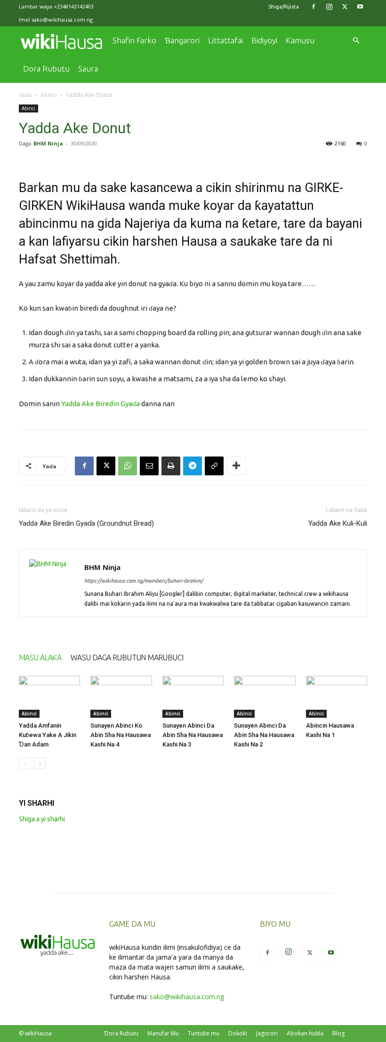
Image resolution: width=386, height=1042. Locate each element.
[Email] (149, 466)
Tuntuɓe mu (203, 1033)
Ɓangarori (182, 40)
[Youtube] (360, 6)
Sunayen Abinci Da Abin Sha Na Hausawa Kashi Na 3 (192, 735)
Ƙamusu (300, 40)
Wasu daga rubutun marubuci (127, 657)
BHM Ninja (48, 143)
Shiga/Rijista (283, 6)
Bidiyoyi (264, 40)
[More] (236, 466)
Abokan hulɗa (305, 1033)
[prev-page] (25, 763)
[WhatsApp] (127, 466)
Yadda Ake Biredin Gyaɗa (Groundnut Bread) (86, 523)
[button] (356, 40)
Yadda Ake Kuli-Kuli (337, 523)
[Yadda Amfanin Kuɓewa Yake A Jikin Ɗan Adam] (49, 697)
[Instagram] (329, 6)
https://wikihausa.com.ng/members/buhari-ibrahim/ (143, 581)
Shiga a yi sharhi (42, 819)
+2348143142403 (74, 6)
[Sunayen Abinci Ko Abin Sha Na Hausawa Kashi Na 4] (121, 697)
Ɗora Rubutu (121, 1033)
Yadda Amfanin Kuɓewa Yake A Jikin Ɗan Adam (47, 735)
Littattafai (225, 40)
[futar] (170, 466)
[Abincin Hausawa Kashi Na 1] (336, 697)
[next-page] (40, 763)
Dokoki (237, 1033)
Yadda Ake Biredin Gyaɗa (100, 404)
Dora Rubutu (46, 68)
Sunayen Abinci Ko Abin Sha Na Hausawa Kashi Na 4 (120, 735)
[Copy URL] (214, 466)
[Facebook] (313, 6)
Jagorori (267, 1033)
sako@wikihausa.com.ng (62, 19)
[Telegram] (192, 466)
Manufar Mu (163, 1033)
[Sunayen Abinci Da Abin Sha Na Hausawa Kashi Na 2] (264, 697)
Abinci (48, 95)
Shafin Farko (134, 40)
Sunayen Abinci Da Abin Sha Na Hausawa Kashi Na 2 (264, 735)
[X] (345, 6)
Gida (25, 95)
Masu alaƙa (40, 657)
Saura (88, 68)
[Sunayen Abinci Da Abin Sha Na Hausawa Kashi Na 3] (193, 697)
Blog (338, 1033)
